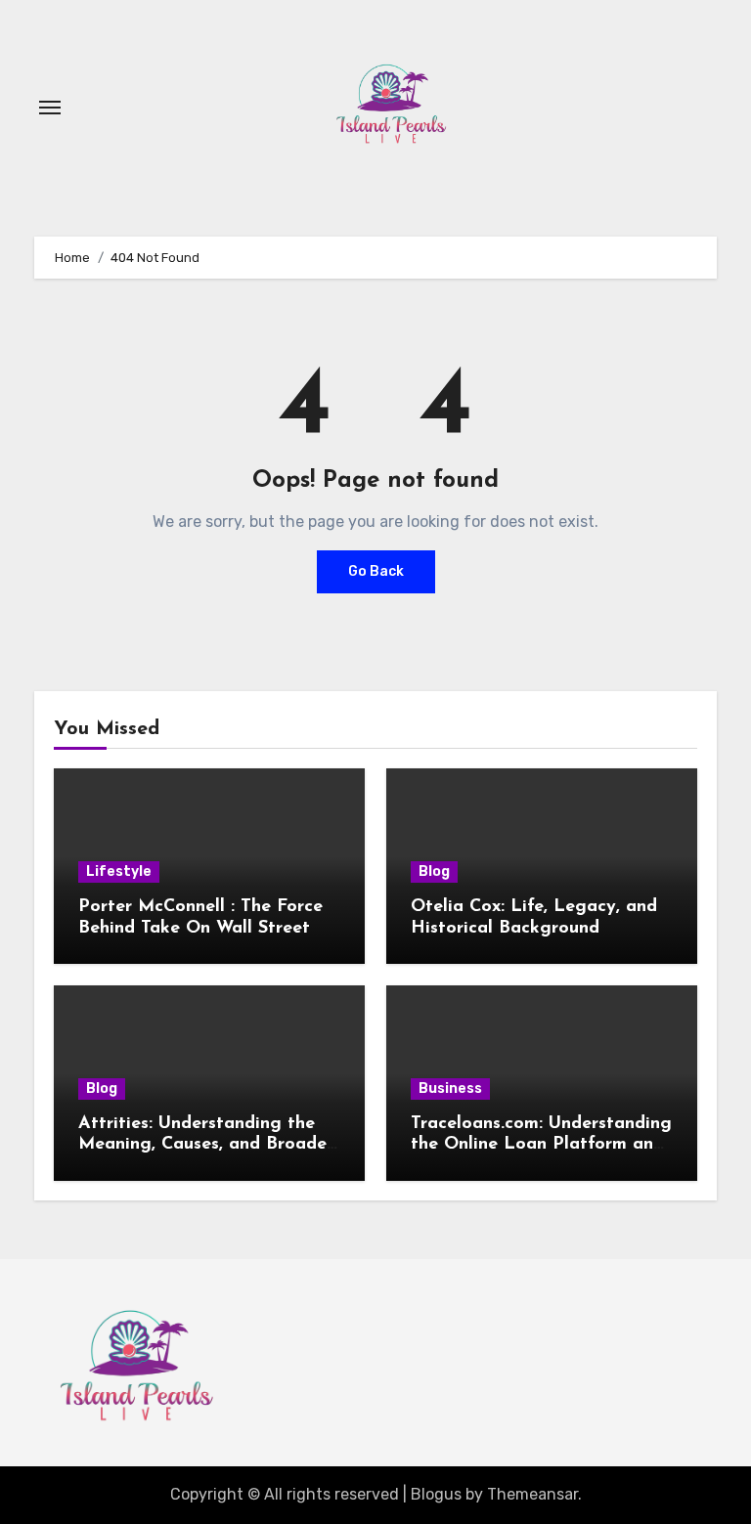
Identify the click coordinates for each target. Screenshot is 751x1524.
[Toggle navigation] (50, 107)
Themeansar (532, 1494)
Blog (434, 871)
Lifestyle (119, 871)
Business (450, 1088)
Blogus (436, 1494)
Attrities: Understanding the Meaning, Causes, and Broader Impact (205, 1145)
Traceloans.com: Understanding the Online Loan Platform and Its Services (541, 1145)
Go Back (376, 571)
